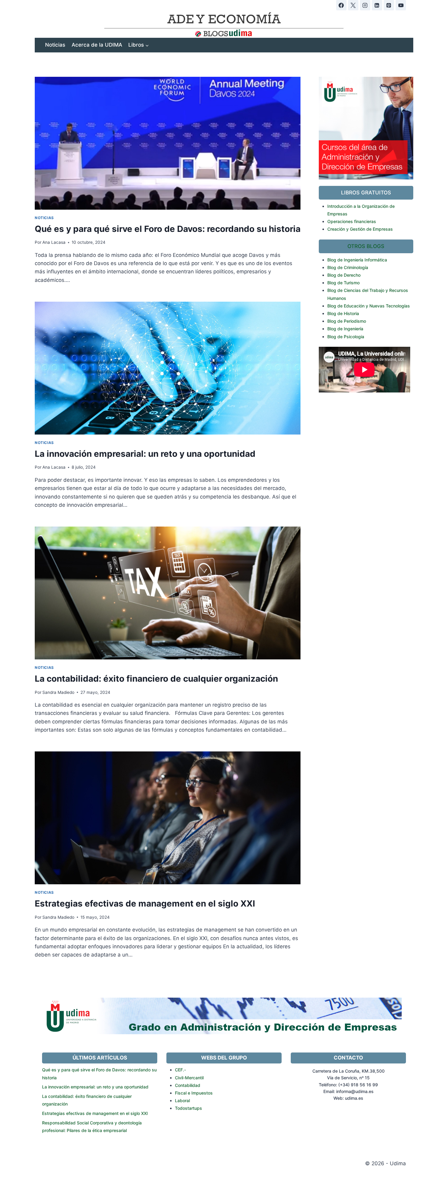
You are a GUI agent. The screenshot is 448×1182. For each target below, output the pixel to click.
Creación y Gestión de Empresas (360, 229)
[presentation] (167, 143)
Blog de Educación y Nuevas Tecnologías (368, 305)
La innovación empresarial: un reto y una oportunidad (145, 454)
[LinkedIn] (377, 5)
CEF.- (180, 1069)
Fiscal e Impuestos (194, 1092)
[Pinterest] (389, 5)
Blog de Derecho (344, 275)
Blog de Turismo (343, 282)
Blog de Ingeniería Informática (357, 259)
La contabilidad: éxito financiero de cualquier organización (156, 678)
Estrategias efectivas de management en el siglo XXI (145, 903)
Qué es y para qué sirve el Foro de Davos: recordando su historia (167, 229)
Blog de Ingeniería (345, 328)
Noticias (55, 45)
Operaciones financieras (351, 221)
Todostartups (188, 1108)
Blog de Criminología (347, 267)
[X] (353, 5)
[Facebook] (341, 5)
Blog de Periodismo (346, 321)
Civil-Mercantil (189, 1077)
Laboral (182, 1100)
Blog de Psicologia (345, 336)
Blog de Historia (343, 313)
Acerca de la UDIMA (97, 45)
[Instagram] (365, 5)
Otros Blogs (365, 246)
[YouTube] (401, 5)
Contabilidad (187, 1085)
